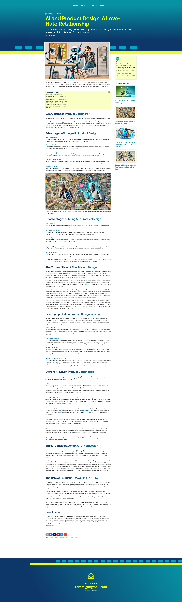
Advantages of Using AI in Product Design (56, 96)
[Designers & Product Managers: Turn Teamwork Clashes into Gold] (125, 156)
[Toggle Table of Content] (108, 92)
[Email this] (47, 534)
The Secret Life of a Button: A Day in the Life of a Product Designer (125, 144)
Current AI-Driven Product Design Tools (56, 102)
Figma (60, 537)
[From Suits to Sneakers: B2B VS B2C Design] (125, 91)
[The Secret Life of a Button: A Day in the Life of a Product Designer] (125, 133)
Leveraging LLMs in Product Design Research (57, 101)
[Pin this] (58, 534)
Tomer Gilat (51, 35)
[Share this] (51, 534)
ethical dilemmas (54, 537)
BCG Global (86, 284)
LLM (69, 537)
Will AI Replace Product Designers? (54, 94)
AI (48, 537)
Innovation (64, 537)
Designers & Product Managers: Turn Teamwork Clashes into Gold (125, 167)
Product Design (74, 537)
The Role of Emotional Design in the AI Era (56, 106)
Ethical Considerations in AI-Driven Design (56, 104)
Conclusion (49, 107)
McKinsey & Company (80, 277)
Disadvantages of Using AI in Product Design (57, 98)
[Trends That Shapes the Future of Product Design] (125, 112)
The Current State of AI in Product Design (56, 99)
